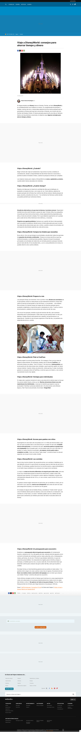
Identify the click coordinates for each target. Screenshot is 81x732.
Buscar (73, 694)
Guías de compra (8, 678)
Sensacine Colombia (28, 723)
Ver (41, 627)
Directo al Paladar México (40, 721)
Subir (72, 699)
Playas (6, 685)
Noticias (23, 4)
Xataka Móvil (7, 707)
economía (47, 593)
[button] (28, 100)
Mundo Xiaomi (8, 712)
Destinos (7, 683)
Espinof (27, 707)
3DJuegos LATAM (19, 720)
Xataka (6, 705)
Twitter (70, 4)
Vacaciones (35, 593)
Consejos (11, 4)
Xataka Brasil (7, 722)
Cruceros (31, 683)
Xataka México (8, 720)
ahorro (52, 593)
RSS (52, 688)
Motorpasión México (49, 721)
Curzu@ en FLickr (36, 587)
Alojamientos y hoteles (34, 678)
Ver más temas (9, 688)
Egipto (17, 34)
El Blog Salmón (70, 705)
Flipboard (75, 4)
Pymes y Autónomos (70, 708)
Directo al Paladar (40, 705)
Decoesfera (59, 707)
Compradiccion (60, 708)
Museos (19, 678)
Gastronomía (8, 680)
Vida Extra (18, 707)
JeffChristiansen (26, 587)
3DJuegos (18, 705)
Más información (50, 730)
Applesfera (7, 708)
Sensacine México (29, 720)
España (18, 4)
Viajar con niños (33, 685)
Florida (41, 593)
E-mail (24, 50)
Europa (29, 4)
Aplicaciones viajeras (22, 685)
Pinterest (55, 688)
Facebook (73, 4)
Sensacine (28, 705)
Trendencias (59, 705)
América (28, 593)
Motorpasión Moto (50, 707)
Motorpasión (49, 705)
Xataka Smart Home (9, 710)
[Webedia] (73, 1)
